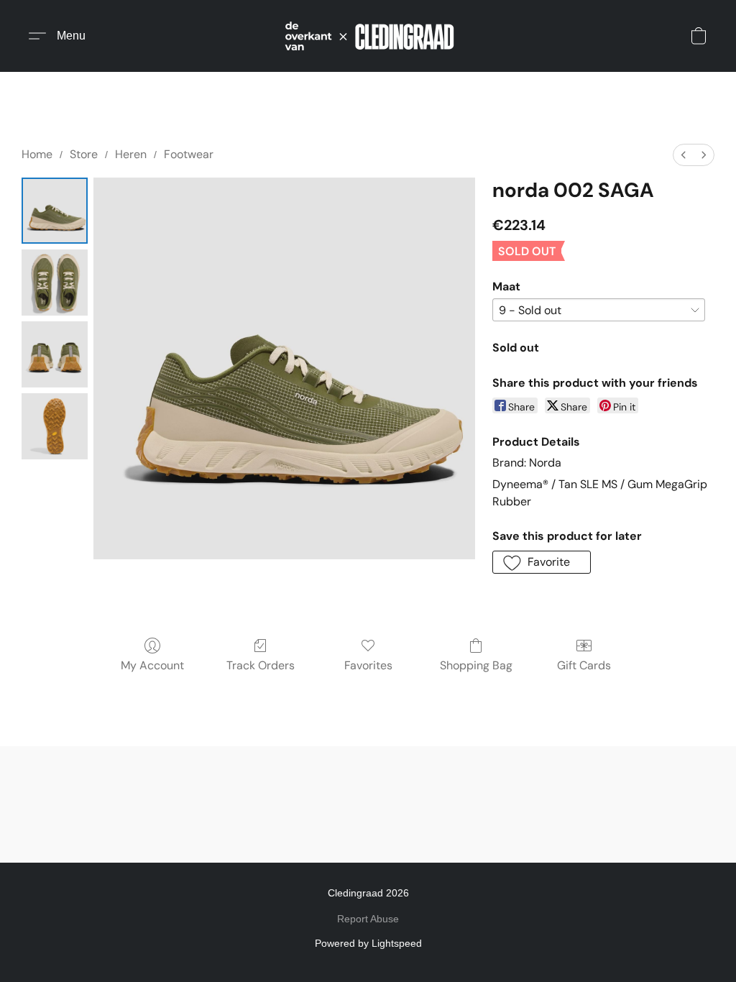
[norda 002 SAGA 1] (55, 282)
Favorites (368, 665)
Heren (131, 154)
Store (84, 154)
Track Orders (260, 665)
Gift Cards (584, 665)
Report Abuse (368, 918)
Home (37, 154)
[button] (368, 36)
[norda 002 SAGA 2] (55, 354)
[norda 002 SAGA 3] (55, 426)
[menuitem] (683, 154)
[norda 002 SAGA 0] (55, 211)
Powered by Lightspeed (368, 943)
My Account (152, 665)
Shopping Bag (476, 665)
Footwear (188, 154)
